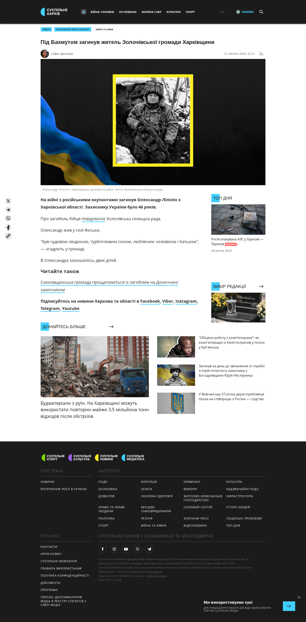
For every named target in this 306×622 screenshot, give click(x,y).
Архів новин (51, 554)
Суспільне (154, 571)
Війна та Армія (104, 29)
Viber (167, 301)
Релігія (147, 518)
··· (222, 12)
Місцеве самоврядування (156, 509)
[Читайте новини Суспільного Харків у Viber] (137, 549)
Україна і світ (152, 12)
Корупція (149, 482)
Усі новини (128, 12)
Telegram (50, 308)
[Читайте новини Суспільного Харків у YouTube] (126, 549)
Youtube (71, 308)
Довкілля (106, 496)
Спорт (190, 12)
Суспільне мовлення (59, 561)
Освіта (146, 489)
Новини (47, 482)
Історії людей (238, 507)
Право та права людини (111, 509)
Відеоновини (195, 525)
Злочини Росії (196, 518)
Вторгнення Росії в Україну (72, 29)
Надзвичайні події (242, 489)
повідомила (93, 218)
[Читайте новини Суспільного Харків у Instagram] (114, 549)
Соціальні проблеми (244, 518)
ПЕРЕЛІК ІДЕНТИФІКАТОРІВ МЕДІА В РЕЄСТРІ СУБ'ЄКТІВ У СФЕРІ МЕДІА (63, 601)
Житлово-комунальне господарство (203, 498)
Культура (174, 12)
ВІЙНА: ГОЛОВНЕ (102, 12)
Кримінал (192, 482)
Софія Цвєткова (62, 54)
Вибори (190, 489)
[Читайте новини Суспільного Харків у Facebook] (102, 549)
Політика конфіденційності (65, 575)
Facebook (150, 301)
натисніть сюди (157, 576)
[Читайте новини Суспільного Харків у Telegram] (149, 549)
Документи (50, 583)
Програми (49, 590)
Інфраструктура (239, 496)
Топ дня (233, 525)
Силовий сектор (198, 507)
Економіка (107, 489)
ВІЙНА (46, 29)
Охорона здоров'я (157, 496)
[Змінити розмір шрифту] (261, 54)
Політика (106, 518)
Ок (289, 606)
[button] (8, 201)
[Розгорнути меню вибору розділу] (83, 11)
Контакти (49, 547)
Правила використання (61, 568)
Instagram (186, 301)
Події (102, 482)
